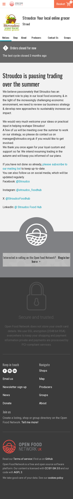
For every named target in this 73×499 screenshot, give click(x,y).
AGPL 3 (18, 472)
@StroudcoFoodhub (17, 198)
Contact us (53, 37)
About (24, 37)
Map (42, 379)
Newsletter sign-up (15, 387)
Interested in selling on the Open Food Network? (36, 259)
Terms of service (22, 458)
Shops (43, 370)
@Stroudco (23, 181)
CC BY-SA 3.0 (52, 468)
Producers (36, 37)
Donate (7, 403)
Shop (15, 37)
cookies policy (55, 477)
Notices (5, 37)
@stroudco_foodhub (29, 190)
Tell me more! (29, 422)
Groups (67, 37)
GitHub (49, 458)
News (6, 395)
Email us (8, 379)
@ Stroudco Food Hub (28, 207)
